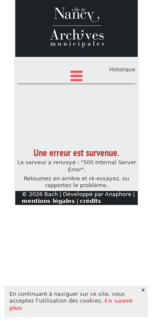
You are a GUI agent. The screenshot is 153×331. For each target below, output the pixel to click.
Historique (122, 70)
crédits (90, 201)
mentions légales (48, 201)
